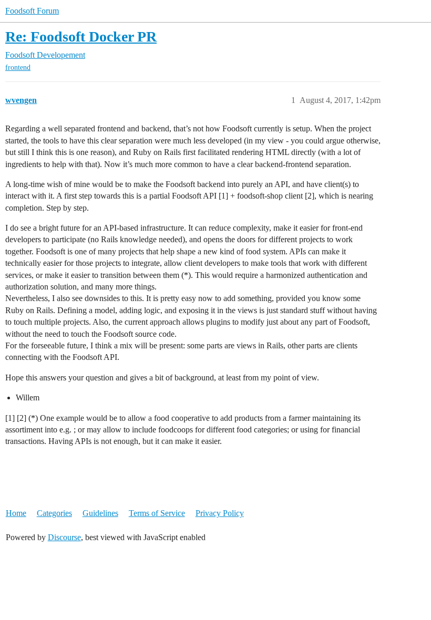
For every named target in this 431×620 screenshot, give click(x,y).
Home (16, 513)
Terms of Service (157, 513)
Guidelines (100, 513)
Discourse (64, 537)
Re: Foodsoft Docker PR (81, 36)
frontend (17, 67)
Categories (54, 513)
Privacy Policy (220, 513)
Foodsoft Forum (32, 10)
